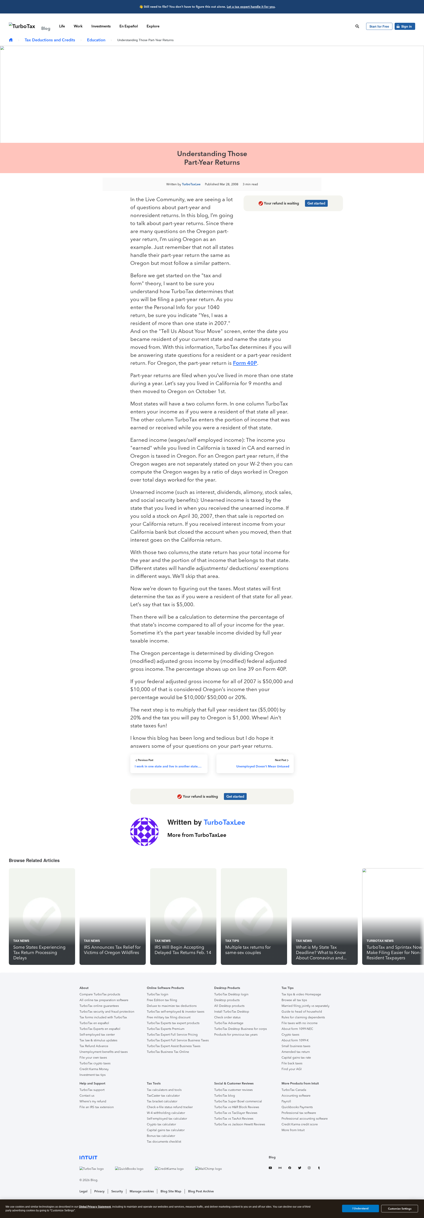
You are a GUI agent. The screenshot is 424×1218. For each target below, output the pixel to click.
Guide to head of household (302, 1011)
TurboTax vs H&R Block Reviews (236, 1107)
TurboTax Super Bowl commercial (238, 1101)
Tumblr (318, 1168)
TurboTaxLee (191, 184)
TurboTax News (380, 941)
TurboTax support (92, 1090)
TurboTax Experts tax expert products (173, 1023)
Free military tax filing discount (168, 1017)
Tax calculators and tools (164, 1090)
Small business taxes (296, 1046)
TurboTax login (157, 994)
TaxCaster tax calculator (163, 1096)
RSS (280, 1168)
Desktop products (227, 1000)
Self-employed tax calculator (167, 1118)
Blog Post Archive (201, 1191)
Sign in (406, 26)
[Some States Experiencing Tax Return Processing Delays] (42, 916)
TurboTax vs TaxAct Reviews (233, 1118)
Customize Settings (399, 1208)
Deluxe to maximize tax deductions (172, 1006)
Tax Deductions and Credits (50, 40)
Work (78, 26)
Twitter (299, 1168)
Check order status (227, 1017)
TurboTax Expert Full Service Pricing (172, 1034)
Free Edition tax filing (162, 1000)
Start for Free (379, 26)
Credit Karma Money (94, 1069)
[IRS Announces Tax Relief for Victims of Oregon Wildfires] (113, 916)
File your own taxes (93, 1057)
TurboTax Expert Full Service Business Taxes (178, 1040)
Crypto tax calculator (161, 1124)
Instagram (309, 1168)
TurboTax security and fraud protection (107, 1011)
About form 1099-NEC (297, 1029)
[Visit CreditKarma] (174, 1168)
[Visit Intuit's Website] (155, 1157)
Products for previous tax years (235, 1034)
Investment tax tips (93, 1075)
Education (96, 40)
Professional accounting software (305, 1118)
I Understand (360, 1208)
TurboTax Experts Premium (165, 1029)
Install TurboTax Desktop (231, 1011)
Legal (83, 1191)
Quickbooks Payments (297, 1107)
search (357, 26)
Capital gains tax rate (296, 1057)
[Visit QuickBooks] (134, 1168)
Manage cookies (142, 1191)
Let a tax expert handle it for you (251, 7)
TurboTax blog (224, 1096)
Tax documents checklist (164, 1141)
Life (62, 26)
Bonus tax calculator (161, 1136)
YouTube (270, 1168)
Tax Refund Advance (94, 1046)
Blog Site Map (171, 1191)
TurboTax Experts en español (100, 1029)
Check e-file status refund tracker (170, 1107)
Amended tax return (296, 1052)
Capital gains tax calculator (166, 1130)
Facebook (289, 1168)
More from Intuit (293, 1130)
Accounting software (296, 1096)
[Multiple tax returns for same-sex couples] (254, 916)
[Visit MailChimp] (213, 1168)
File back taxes (292, 1063)
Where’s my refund (93, 1101)
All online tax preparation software (104, 1000)
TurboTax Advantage (228, 1023)
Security (117, 1191)
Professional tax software (299, 1113)
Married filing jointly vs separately (305, 1006)
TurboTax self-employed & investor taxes (175, 1011)
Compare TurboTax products (100, 994)
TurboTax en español (94, 1023)
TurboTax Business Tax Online (168, 1052)
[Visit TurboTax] (96, 1168)
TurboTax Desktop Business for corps (240, 1029)
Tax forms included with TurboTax (103, 1017)
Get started (316, 203)
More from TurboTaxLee (196, 835)
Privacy (99, 1191)
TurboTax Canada (294, 1090)
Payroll (286, 1101)
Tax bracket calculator (162, 1101)
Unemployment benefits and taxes (104, 1052)
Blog (272, 1157)
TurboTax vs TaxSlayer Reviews (235, 1113)
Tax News (21, 941)
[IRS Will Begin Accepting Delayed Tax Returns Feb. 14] (183, 916)
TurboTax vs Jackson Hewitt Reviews (239, 1124)
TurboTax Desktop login (231, 994)
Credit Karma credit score (300, 1124)
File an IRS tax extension (97, 1107)
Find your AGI (292, 1069)
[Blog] (11, 40)
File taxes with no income (300, 1023)
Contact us (87, 1096)
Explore (153, 26)
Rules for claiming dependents (303, 1017)
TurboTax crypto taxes (95, 1063)
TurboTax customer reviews (233, 1090)
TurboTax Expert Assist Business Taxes (173, 1046)
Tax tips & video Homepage (301, 994)
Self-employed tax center (97, 1034)
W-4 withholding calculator (166, 1113)
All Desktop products (229, 1006)
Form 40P (245, 363)
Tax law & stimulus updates (98, 1040)
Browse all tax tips (294, 1000)
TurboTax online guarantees (99, 1006)
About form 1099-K (295, 1040)
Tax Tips (232, 941)
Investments (101, 26)
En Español (128, 26)
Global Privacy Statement (95, 1206)
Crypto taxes (290, 1034)
